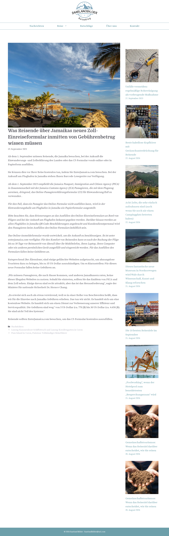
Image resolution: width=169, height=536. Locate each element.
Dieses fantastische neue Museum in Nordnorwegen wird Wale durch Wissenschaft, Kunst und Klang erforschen (140, 274)
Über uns (111, 26)
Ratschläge (86, 26)
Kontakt (134, 26)
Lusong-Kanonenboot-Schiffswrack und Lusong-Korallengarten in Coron (47, 330)
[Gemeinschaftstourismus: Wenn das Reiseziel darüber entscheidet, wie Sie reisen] (141, 435)
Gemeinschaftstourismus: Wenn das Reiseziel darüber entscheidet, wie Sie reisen (141, 446)
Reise (60, 26)
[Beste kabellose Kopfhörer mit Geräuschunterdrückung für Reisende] (141, 136)
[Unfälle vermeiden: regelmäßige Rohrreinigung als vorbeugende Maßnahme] (141, 80)
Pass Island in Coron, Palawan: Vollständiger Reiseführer (39, 333)
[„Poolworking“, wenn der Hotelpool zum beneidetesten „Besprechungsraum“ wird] (141, 376)
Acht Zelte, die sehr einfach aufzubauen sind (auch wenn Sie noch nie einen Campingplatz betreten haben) (141, 210)
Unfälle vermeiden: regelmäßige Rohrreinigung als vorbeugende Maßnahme (141, 90)
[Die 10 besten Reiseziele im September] (141, 324)
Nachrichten (37, 26)
